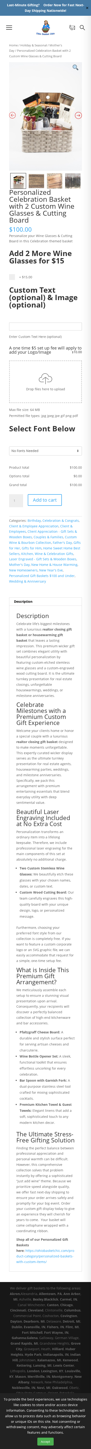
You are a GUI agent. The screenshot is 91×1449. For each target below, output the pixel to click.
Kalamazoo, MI (49, 1360)
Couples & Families (48, 537)
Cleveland (35, 1310)
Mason (20, 1376)
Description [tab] (23, 601)
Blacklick (51, 1299)
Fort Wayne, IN (56, 1332)
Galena (32, 1338)
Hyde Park (33, 1354)
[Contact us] (72, 27)
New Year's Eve (51, 570)
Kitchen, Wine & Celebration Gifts (47, 553)
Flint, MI (72, 1327)
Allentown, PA (50, 1294)
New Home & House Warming (54, 564)
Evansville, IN (34, 1327)
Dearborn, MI (34, 1321)
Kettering (24, 1365)
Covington (68, 1316)
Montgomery (62, 1376)
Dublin (17, 1327)
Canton (53, 1305)
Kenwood (70, 1360)
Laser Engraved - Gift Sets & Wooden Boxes (42, 559)
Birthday (34, 520)
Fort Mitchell (32, 1332)
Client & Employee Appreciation (34, 526)
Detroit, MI (71, 1321)
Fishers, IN (55, 1327)
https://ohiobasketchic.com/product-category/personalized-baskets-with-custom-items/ (45, 1256)
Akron (15, 1294)
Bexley (38, 1299)
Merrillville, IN (39, 1376)
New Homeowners (23, 570)
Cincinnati (18, 1310)
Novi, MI (43, 1387)
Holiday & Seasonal (33, 45)
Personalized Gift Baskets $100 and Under (42, 576)
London (33, 1371)
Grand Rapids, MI (24, 1343)
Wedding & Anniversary (27, 581)
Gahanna (19, 1338)
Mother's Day (19, 564)
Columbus (72, 1310)
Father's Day (62, 542)
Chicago (66, 1305)
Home (13, 45)
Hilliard (58, 1349)
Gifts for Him (32, 548)
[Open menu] (9, 27)
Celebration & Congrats (60, 520)
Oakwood (60, 1387)
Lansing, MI (42, 1365)
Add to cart (45, 500)
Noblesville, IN (23, 1387)
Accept (45, 1441)
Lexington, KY (52, 1371)
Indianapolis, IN (56, 1354)
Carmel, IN (68, 1299)
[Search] (82, 27)
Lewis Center (63, 1365)
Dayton (16, 1321)
